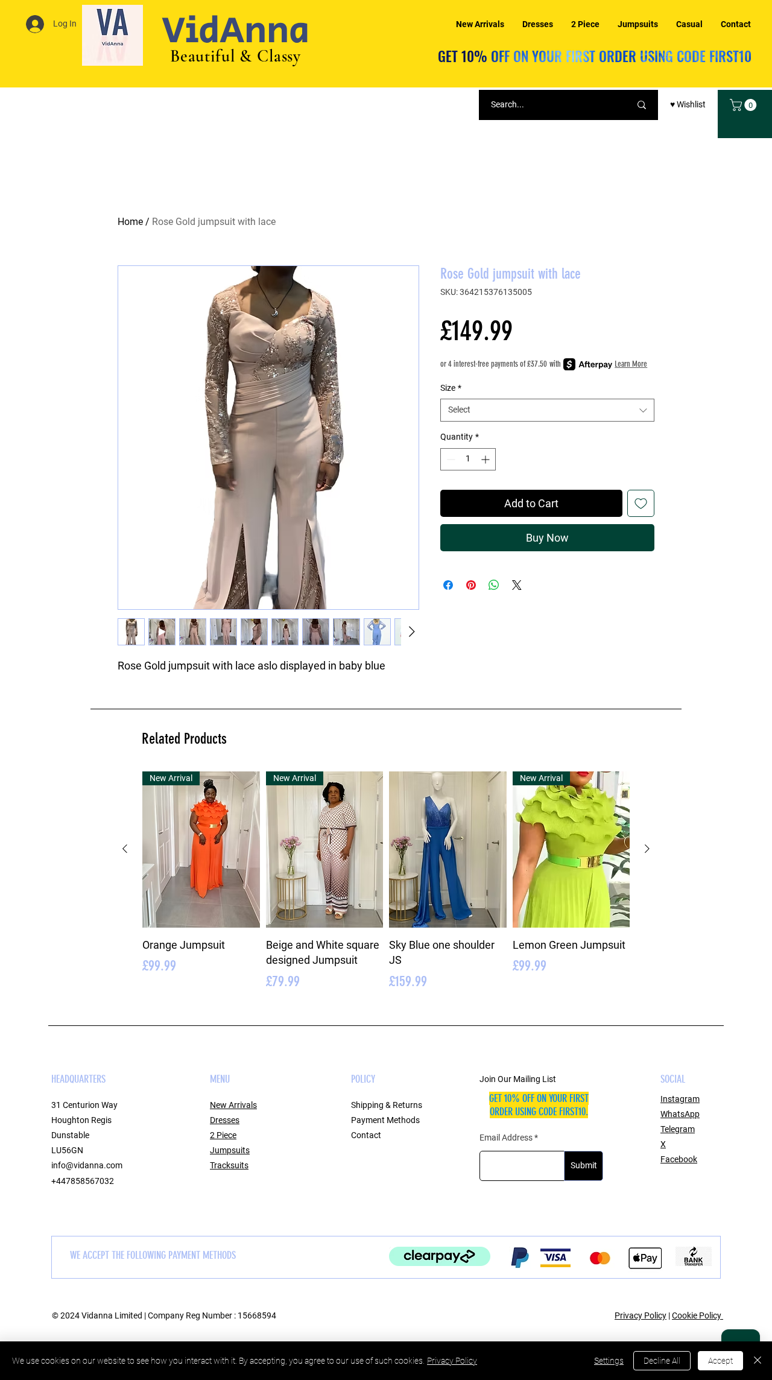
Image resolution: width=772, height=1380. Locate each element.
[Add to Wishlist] (640, 503)
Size (450, 388)
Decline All (662, 1361)
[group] (386, 882)
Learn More (631, 364)
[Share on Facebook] (448, 585)
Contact (366, 1135)
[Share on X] (517, 585)
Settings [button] (609, 1361)
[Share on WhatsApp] (494, 585)
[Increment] (486, 459)
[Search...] (641, 105)
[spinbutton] (468, 459)
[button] (744, 105)
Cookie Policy (697, 1315)
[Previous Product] (125, 848)
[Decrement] (449, 459)
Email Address (506, 1137)
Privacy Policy (640, 1315)
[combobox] (547, 410)
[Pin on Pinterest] (471, 585)
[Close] (757, 1360)
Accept (720, 1361)
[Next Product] (647, 848)
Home (130, 221)
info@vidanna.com (86, 1165)
